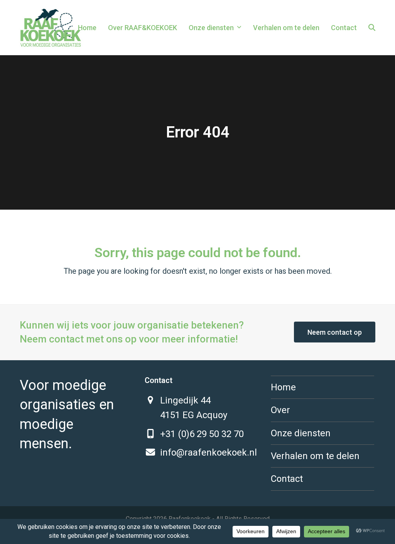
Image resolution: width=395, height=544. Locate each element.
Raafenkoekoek (190, 518)
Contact (287, 478)
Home (283, 387)
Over (280, 410)
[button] (371, 27)
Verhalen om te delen (315, 456)
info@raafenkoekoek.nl (208, 452)
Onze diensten (301, 433)
